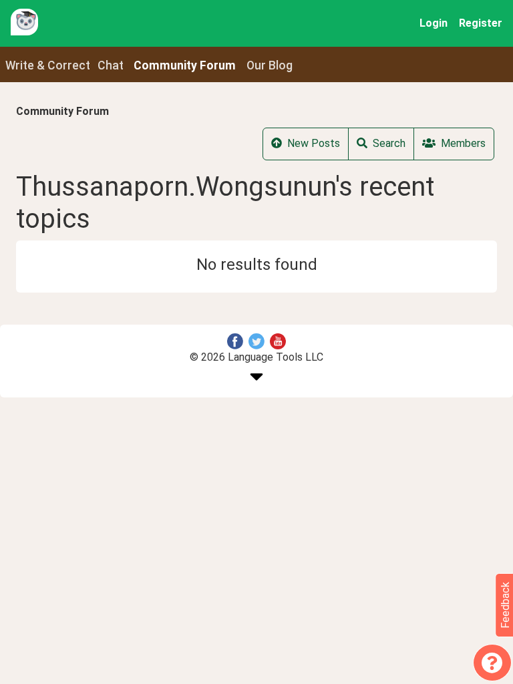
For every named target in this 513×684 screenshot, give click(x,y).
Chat (111, 65)
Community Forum (62, 111)
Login (433, 23)
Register (480, 23)
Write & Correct (47, 65)
